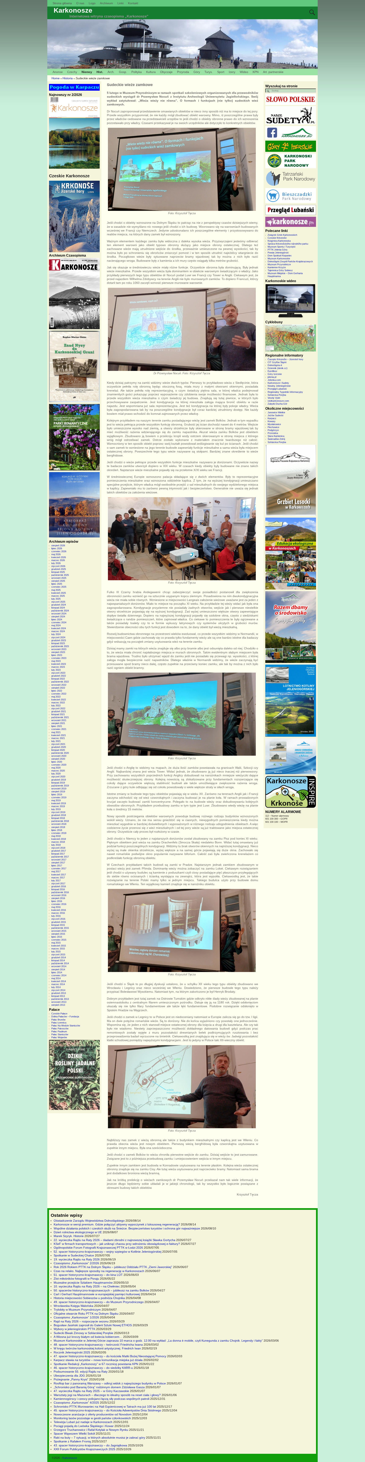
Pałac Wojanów (59, 1037)
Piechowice (273, 427)
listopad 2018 (58, 818)
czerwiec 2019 (58, 797)
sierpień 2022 (58, 688)
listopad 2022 (58, 678)
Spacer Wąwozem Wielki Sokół (74, 1433)
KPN (256, 72)
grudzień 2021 (58, 711)
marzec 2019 (58, 806)
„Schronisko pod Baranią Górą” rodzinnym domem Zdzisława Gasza (99, 1387)
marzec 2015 (58, 948)
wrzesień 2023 (58, 649)
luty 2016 (56, 916)
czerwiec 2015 (58, 939)
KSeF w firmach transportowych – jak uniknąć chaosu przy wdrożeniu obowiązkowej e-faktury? (117, 1243)
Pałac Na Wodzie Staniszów (65, 1025)
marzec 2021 (58, 738)
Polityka (136, 72)
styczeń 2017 (58, 883)
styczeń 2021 (58, 744)
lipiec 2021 (56, 726)
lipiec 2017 (56, 865)
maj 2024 (56, 625)
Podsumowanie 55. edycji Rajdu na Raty (81, 1371)
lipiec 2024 (56, 619)
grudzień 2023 (58, 640)
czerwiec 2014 (58, 975)
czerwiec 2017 (58, 868)
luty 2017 (56, 880)
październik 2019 (60, 785)
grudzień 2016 (58, 886)
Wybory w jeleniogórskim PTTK (74, 1329)
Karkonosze (73, 10)
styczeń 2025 (58, 601)
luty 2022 (56, 705)
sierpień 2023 (58, 652)
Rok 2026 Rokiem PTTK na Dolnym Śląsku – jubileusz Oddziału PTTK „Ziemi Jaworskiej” (113, 1267)
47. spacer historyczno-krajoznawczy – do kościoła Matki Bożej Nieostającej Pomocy (110, 1356)
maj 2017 (56, 871)
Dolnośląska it (275, 365)
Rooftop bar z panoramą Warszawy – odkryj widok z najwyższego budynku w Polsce (110, 1383)
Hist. (100, 72)
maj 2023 (56, 661)
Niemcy (87, 72)
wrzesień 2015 (58, 931)
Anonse (58, 72)
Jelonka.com (274, 380)
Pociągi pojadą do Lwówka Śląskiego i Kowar (84, 1426)
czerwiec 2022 (58, 693)
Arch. (111, 72)
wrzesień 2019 (58, 788)
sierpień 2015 (58, 934)
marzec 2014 (58, 984)
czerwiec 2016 (58, 904)
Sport (220, 72)
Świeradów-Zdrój (276, 439)
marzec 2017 (58, 877)
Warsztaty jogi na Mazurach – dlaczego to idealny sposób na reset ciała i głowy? (107, 1395)
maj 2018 (56, 836)
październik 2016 (60, 892)
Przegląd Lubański (277, 389)
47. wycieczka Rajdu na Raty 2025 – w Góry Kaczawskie (91, 1391)
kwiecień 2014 (58, 981)
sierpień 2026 (58, 545)
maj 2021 (56, 732)
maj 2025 (56, 590)
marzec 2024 (58, 631)
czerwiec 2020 (58, 764)
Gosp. (123, 72)
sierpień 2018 (58, 827)
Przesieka (273, 433)
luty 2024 (56, 634)
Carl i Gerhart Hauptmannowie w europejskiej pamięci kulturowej (97, 1294)
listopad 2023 (58, 643)
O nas (80, 3)
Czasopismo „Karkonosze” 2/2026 (76, 1263)
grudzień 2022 (58, 675)
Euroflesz (272, 371)
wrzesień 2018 (58, 824)
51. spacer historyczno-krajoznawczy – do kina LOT (88, 1274)
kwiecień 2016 (58, 910)
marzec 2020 (58, 770)
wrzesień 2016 (58, 895)
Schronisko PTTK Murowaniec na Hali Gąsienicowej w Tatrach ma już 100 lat (105, 1406)
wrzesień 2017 (58, 859)
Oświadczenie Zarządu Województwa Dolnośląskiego (89, 1220)
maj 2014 (56, 978)
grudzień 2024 (58, 604)
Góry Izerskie (275, 374)
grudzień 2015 (58, 922)
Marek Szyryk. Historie (69, 1236)
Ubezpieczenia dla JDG (69, 1375)
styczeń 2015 (58, 954)
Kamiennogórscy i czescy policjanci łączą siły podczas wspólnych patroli (101, 1398)
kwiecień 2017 (58, 874)
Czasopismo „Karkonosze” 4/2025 (76, 1402)
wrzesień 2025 (58, 578)
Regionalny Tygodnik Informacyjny (285, 392)
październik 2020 (60, 753)
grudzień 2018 (58, 815)
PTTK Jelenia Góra (277, 249)
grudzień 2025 (58, 569)
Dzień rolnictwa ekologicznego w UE (78, 1232)
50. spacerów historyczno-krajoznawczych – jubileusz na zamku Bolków (101, 1290)
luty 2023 (56, 670)
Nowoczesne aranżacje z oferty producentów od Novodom (93, 1414)
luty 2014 (56, 987)
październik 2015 (60, 928)
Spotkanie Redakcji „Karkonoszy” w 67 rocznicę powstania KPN (96, 1364)
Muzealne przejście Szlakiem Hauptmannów (83, 1282)
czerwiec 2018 (58, 833)
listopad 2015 (58, 925)
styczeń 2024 (58, 637)
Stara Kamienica (276, 436)
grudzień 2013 (58, 993)
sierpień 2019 (58, 791)
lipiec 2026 (56, 548)
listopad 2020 (58, 750)
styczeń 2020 (58, 776)
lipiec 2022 (56, 690)
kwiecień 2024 (58, 628)
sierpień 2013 (58, 1005)
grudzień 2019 (58, 779)
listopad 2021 (58, 714)
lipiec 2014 (56, 972)
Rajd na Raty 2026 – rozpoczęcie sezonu (81, 1321)
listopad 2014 (58, 960)
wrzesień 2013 (58, 1002)
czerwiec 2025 (58, 587)
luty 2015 (56, 951)
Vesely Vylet (274, 398)
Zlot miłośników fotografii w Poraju (76, 1278)
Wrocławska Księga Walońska (73, 1305)
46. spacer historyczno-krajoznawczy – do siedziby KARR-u (93, 1367)
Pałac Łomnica (58, 1022)
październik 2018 (60, 821)
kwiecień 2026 (58, 557)
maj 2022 (56, 696)
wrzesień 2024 (58, 613)
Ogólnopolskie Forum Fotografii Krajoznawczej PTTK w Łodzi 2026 (98, 1247)
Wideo (244, 72)
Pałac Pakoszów (59, 1028)
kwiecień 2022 (58, 699)
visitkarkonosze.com (278, 401)
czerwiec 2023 (58, 658)
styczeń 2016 (58, 919)
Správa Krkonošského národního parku (288, 243)
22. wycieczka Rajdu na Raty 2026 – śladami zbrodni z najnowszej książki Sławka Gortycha (114, 1240)
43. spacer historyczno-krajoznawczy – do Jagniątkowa (90, 1445)
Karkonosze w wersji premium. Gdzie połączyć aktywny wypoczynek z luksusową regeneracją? (117, 1224)
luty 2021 (56, 741)
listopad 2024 (58, 607)
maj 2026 (56, 554)
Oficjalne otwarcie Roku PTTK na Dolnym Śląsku (86, 1313)
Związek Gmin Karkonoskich (282, 235)
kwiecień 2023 (58, 664)
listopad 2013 (58, 996)
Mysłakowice (274, 424)
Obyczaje (166, 72)
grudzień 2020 (58, 747)
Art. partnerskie (273, 72)
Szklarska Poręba (277, 395)
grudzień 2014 (58, 957)
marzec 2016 (58, 913)
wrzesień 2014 (58, 966)
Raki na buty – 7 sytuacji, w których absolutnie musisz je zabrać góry (99, 1437)
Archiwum (106, 3)
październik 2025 (60, 575)
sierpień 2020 (58, 759)
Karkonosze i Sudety (278, 383)
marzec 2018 (58, 842)
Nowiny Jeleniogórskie (279, 386)
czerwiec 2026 (58, 551)
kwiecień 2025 (58, 593)
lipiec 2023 (56, 655)
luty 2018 (56, 845)
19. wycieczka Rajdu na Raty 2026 (77, 1259)
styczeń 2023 (58, 673)
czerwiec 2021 (58, 729)
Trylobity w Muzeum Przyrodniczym (77, 1309)
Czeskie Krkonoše (277, 238)
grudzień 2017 (58, 850)
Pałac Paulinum (59, 1031)
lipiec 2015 (56, 937)
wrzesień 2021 (58, 720)
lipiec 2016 (56, 901)
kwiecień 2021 (58, 735)
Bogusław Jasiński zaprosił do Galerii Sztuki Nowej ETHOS (93, 1325)
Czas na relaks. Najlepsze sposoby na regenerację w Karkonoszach (99, 1271)
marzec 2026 (58, 560)
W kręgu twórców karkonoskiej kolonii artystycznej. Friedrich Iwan (97, 1348)
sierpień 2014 (58, 969)
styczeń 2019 (58, 812)
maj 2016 (56, 907)
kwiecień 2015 (58, 945)
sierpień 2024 (58, 616)
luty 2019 (56, 809)
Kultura (151, 72)
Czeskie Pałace (59, 1013)
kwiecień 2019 (58, 803)
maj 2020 (56, 767)
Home (56, 78)
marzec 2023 (58, 667)
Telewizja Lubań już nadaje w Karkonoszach (83, 1422)
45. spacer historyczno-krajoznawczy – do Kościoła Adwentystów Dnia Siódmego (107, 1410)
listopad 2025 (58, 572)
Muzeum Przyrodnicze (279, 264)
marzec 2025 (58, 596)
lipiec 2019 (56, 794)
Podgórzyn (273, 430)
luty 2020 (56, 773)
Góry (196, 72)
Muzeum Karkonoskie (279, 258)
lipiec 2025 (56, 584)
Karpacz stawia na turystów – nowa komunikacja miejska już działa (98, 1360)
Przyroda (183, 72)
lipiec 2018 (56, 830)
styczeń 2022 (58, 708)
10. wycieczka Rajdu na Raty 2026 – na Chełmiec (87, 1286)
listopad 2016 (58, 889)
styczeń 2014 (58, 990)
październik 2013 (60, 999)
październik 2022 (60, 681)
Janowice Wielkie (276, 412)
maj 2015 (56, 942)
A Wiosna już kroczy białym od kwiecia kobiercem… (88, 1336)
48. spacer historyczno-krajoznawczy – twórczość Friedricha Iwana (98, 1344)
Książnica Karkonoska (279, 241)
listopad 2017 (58, 853)
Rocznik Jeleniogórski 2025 (72, 1352)
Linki (120, 3)
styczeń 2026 (58, 566)
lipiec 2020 (56, 762)
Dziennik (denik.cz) (277, 368)
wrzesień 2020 (58, 756)
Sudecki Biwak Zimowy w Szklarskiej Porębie (83, 1333)
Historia (68, 78)
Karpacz (272, 418)
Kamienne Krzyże (277, 267)
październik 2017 (60, 856)
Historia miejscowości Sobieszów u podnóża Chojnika (89, 1298)
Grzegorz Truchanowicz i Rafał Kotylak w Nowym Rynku (91, 1429)
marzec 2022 (58, 702)
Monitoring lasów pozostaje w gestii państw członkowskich (92, 1418)
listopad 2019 (58, 782)
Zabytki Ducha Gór (277, 404)
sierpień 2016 (58, 898)
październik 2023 (60, 646)
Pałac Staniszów (59, 1034)
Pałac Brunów (58, 1019)
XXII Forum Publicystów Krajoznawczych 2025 (84, 1449)
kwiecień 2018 (58, 839)
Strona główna (62, 3)
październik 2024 (60, 610)
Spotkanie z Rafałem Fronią (72, 1441)
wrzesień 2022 (58, 685)
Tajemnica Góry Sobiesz (280, 270)
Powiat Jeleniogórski (278, 252)
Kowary (271, 421)
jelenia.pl (272, 377)
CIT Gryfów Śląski (277, 362)
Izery (232, 72)
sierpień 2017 (58, 862)
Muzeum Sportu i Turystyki (281, 246)
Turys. (208, 72)
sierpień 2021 (58, 723)
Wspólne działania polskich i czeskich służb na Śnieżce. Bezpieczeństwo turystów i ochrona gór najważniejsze (127, 1228)
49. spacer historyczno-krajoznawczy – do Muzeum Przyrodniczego (99, 1302)
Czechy (72, 72)
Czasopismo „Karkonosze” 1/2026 (76, 1317)
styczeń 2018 (58, 848)
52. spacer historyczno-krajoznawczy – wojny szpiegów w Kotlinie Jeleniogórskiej (107, 1251)
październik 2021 (60, 717)
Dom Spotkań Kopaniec (280, 255)
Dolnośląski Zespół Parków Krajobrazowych (290, 261)
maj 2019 (56, 800)
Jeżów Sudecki (275, 415)
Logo (92, 3)
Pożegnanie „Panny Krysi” (71, 1379)
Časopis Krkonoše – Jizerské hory (285, 359)
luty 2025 (56, 599)
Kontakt (133, 3)
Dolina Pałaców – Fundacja (65, 1016)
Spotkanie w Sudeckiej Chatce (74, 1255)
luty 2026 (56, 563)
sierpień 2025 (58, 581)
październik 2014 (60, 963)
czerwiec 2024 (58, 622)
